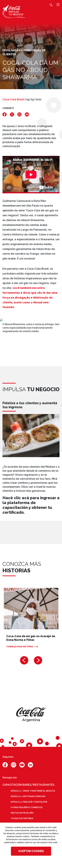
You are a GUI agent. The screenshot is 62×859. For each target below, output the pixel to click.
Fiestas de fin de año (22, 813)
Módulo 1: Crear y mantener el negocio (33, 791)
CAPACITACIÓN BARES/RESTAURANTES (28, 784)
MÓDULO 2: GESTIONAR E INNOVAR (28, 796)
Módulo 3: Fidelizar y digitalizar (29, 802)
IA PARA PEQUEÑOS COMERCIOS (27, 807)
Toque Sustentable (22, 818)
